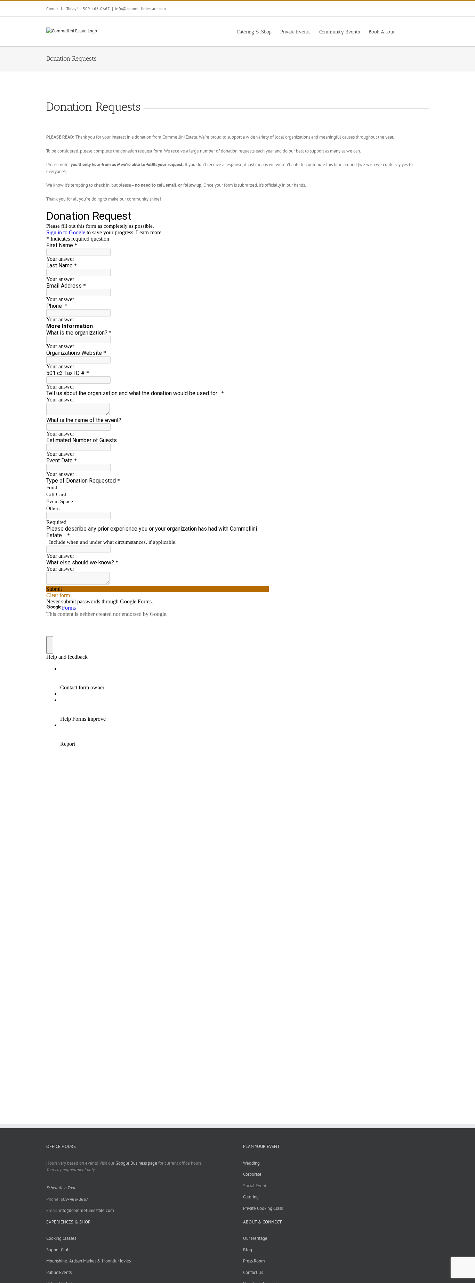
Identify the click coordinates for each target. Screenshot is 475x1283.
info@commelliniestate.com (140, 8)
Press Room (254, 1261)
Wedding (251, 1163)
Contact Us (253, 1272)
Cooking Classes (61, 1238)
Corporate (252, 1174)
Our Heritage (255, 1238)
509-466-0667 (74, 1199)
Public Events (59, 1272)
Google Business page (136, 1163)
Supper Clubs (58, 1250)
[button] (418, 31)
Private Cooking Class (263, 1208)
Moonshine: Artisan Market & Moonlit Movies (88, 1261)
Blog (247, 1250)
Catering (251, 1197)
